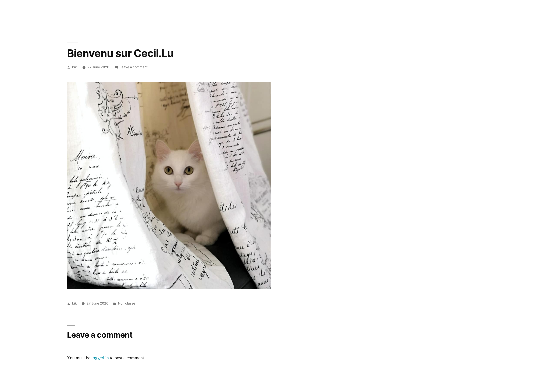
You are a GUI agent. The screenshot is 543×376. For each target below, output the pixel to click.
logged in (100, 358)
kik (74, 67)
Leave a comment (134, 67)
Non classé (126, 303)
